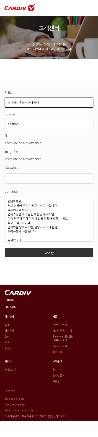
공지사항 (57, 369)
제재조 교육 (11, 369)
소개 (7, 324)
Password (11, 167)
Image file (11, 151)
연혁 (7, 336)
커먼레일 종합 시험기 (63, 330)
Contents (11, 191)
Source (10, 114)
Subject (10, 92)
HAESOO (10, 307)
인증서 (8, 348)
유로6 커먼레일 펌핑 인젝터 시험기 (63, 338)
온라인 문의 (58, 375)
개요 (7, 342)
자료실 (56, 381)
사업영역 (9, 330)
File (7, 135)
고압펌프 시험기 (61, 346)
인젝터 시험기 (60, 324)
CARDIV (10, 300)
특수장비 (57, 352)
